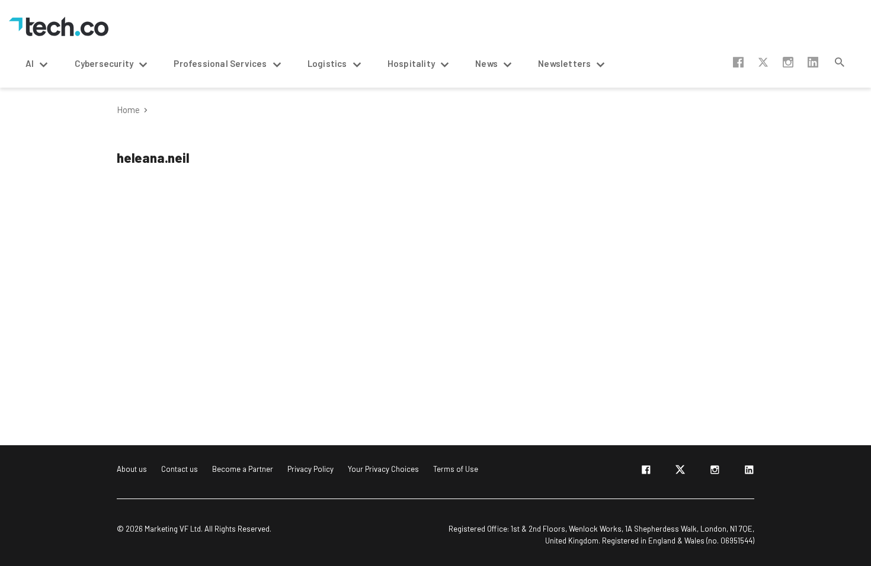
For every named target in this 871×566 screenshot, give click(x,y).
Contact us (179, 469)
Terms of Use (455, 469)
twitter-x (763, 62)
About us (132, 469)
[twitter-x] (680, 472)
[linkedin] (749, 472)
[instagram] (714, 472)
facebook (738, 62)
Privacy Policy (310, 469)
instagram (788, 62)
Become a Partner (242, 469)
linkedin (813, 62)
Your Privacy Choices (383, 469)
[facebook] (646, 472)
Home (128, 109)
